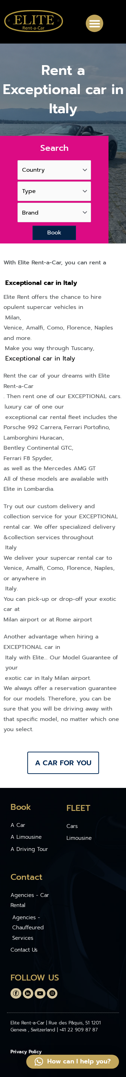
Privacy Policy (26, 1051)
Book (54, 232)
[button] (94, 23)
